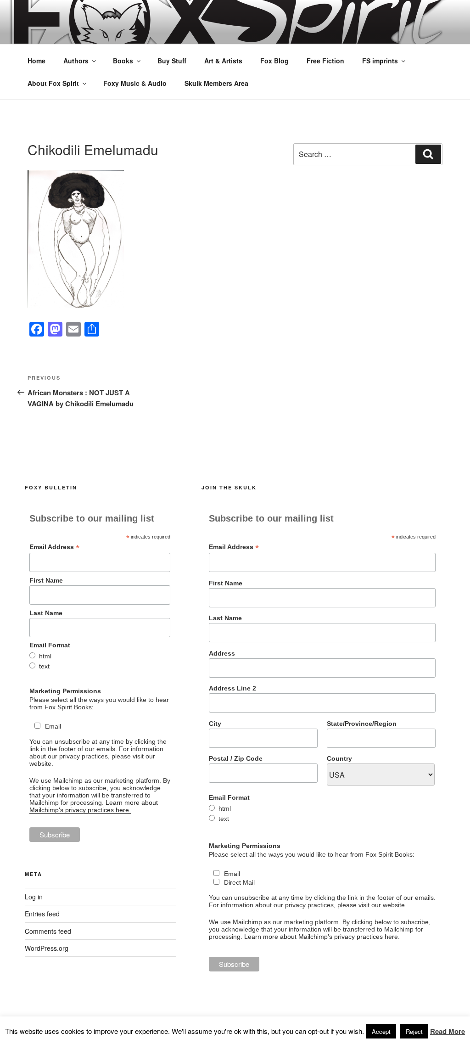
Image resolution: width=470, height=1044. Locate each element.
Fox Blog (274, 60)
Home (36, 60)
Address (222, 653)
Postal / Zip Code (236, 758)
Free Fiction (325, 60)
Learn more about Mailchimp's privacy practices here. (93, 806)
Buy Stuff (171, 60)
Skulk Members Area (216, 83)
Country (339, 758)
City (215, 723)
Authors (76, 60)
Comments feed (48, 931)
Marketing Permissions (65, 691)
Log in (34, 896)
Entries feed (42, 913)
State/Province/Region (362, 723)
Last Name (45, 613)
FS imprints (380, 60)
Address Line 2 (232, 688)
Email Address (54, 547)
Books (123, 60)
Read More (447, 1031)
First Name (46, 580)
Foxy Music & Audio (135, 83)
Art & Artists (223, 60)
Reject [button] (414, 1031)
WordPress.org (46, 948)
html (45, 656)
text (44, 666)
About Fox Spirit (53, 83)
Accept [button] (381, 1031)
